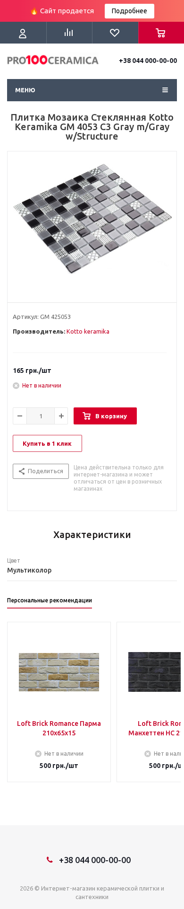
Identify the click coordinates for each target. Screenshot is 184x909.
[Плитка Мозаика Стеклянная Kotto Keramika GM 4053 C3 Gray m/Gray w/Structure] (92, 224)
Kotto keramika (88, 331)
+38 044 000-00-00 (148, 60)
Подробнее (129, 11)
